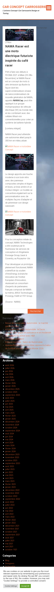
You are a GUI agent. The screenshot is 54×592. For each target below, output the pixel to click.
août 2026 (9, 365)
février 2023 (10, 484)
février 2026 (10, 383)
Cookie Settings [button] (11, 586)
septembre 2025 (12, 395)
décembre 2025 (12, 389)
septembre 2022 (12, 499)
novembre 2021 (12, 529)
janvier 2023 (10, 487)
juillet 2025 (9, 401)
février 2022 (10, 520)
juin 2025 (9, 404)
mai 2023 (9, 475)
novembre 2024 (12, 425)
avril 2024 (9, 442)
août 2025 (9, 398)
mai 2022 (9, 511)
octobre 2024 (11, 427)
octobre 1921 (11, 549)
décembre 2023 (12, 454)
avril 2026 (9, 377)
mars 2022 (9, 517)
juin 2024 (9, 436)
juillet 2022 (9, 505)
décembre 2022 (12, 490)
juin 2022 (9, 508)
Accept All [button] (25, 586)
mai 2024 (9, 439)
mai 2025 (9, 407)
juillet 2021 (9, 540)
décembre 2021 (12, 526)
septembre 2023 (12, 463)
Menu (48, 7)
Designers (9, 563)
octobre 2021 (11, 532)
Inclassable (10, 566)
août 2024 (9, 433)
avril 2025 (9, 410)
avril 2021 (9, 546)
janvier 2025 (10, 419)
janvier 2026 (10, 386)
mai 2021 (9, 543)
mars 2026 (9, 380)
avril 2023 (9, 478)
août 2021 (9, 538)
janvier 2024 (10, 451)
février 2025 (10, 416)
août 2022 (9, 502)
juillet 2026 (9, 368)
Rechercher (41, 28)
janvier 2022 (10, 523)
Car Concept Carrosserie (24, 7)
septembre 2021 (12, 534)
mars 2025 (9, 413)
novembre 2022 (12, 493)
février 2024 (10, 448)
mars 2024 (9, 445)
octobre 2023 (11, 460)
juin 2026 (9, 371)
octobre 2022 (11, 496)
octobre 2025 (11, 392)
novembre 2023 (12, 457)
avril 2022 (9, 514)
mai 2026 (9, 374)
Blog (7, 560)
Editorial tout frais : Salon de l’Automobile (24, 342)
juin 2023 (9, 472)
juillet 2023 (9, 469)
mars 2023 (9, 481)
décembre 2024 (12, 422)
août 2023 (9, 466)
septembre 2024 (12, 431)
